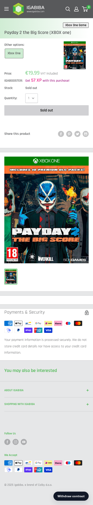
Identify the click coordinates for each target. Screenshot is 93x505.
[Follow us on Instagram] (16, 442)
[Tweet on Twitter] (77, 134)
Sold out (46, 110)
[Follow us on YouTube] (24, 442)
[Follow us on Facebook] (7, 442)
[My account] (76, 9)
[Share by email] (86, 134)
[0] (85, 9)
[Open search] (68, 9)
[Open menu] (6, 9)
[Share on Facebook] (61, 134)
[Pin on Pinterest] (69, 134)
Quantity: (10, 98)
